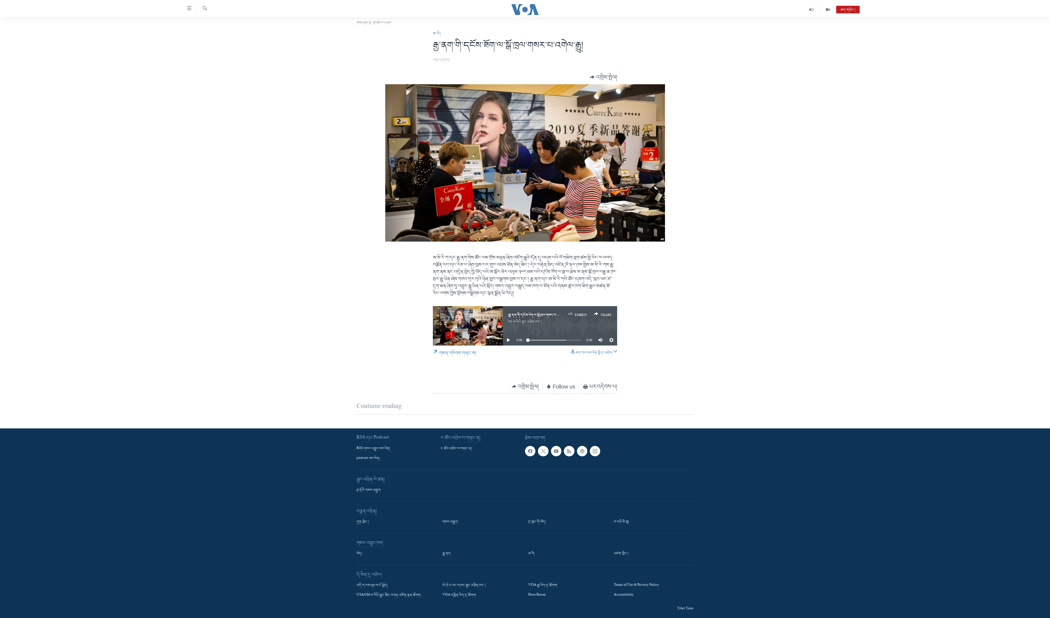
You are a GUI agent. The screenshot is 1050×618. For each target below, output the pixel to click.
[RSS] (569, 451)
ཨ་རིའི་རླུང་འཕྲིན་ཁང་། (527, 322)
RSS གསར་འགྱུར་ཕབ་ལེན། (373, 448)
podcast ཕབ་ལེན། (368, 458)
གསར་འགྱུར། (450, 522)
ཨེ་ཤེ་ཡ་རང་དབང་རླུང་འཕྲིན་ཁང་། (464, 585)
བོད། (359, 553)
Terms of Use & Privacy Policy (636, 585)
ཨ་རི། (437, 33)
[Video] (828, 9)
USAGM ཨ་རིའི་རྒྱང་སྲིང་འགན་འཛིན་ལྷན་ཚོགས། (389, 595)
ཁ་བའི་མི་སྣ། (621, 522)
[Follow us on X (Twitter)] (543, 451)
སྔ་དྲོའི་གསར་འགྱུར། (369, 490)
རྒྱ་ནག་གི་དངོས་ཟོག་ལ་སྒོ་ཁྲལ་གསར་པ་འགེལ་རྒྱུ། (538, 315)
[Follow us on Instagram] (595, 451)
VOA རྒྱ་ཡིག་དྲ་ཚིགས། (542, 585)
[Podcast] (582, 451)
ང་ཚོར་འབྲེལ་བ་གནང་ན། (456, 448)
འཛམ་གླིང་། (621, 553)
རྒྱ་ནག (446, 553)
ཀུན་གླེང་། (363, 522)
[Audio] (811, 9)
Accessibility (624, 595)
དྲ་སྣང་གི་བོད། (537, 522)
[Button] (603, 77)
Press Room (537, 595)
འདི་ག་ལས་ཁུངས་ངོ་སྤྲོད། (372, 585)
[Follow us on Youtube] (556, 451)
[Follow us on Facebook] (530, 451)
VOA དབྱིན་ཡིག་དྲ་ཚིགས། (459, 595)
